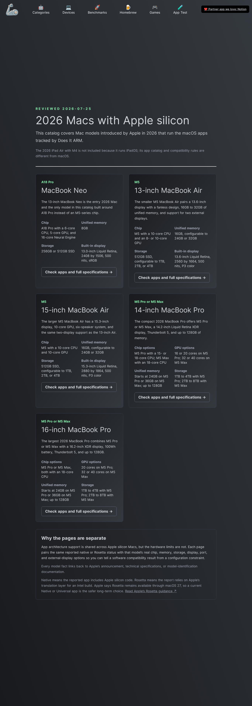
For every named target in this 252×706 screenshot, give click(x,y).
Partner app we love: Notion (225, 9)
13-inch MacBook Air (168, 190)
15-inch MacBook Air (75, 310)
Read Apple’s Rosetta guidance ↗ (151, 591)
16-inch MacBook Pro (76, 429)
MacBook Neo (64, 190)
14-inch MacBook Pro (169, 310)
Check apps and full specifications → (79, 272)
